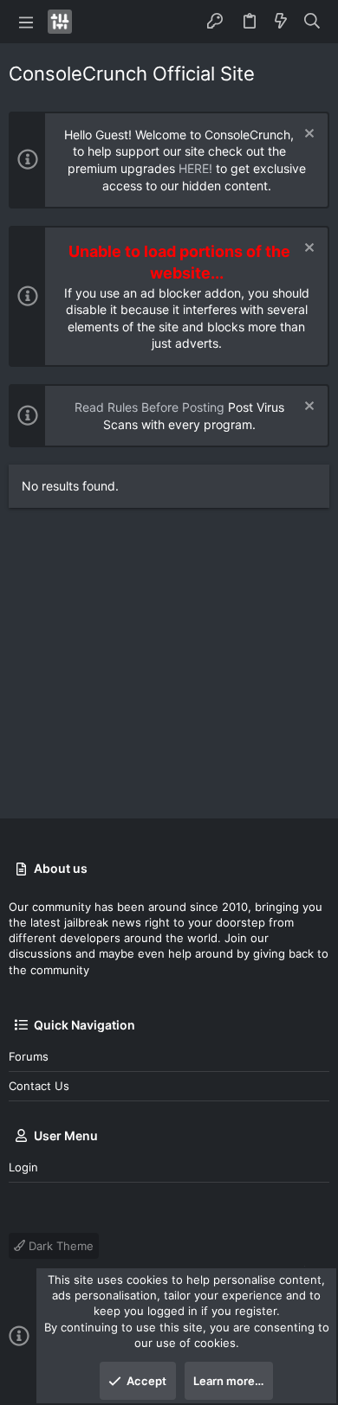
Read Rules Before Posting (149, 407)
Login (23, 1167)
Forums (29, 1056)
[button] (26, 21)
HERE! (195, 168)
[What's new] (281, 22)
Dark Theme (59, 1246)
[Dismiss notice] (307, 135)
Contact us (39, 1086)
